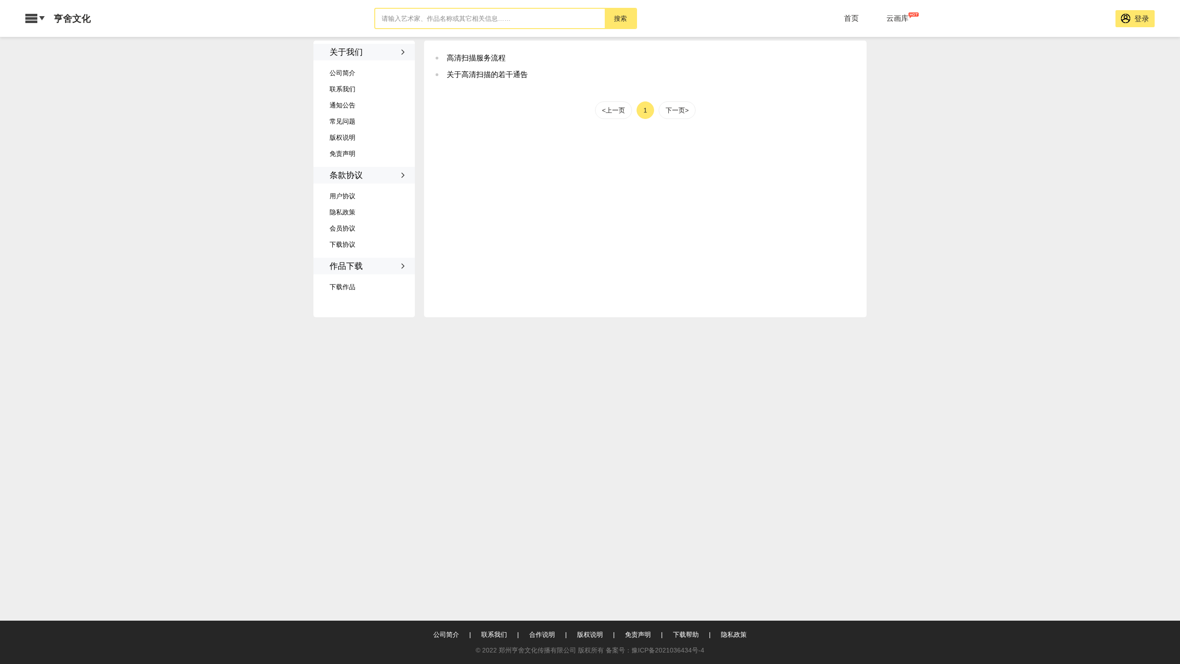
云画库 (897, 18)
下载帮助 (686, 634)
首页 (851, 18)
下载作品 (342, 286)
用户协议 (342, 196)
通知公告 (342, 105)
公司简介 (342, 73)
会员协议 (342, 228)
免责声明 (342, 153)
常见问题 (342, 121)
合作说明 (542, 634)
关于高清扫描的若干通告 (487, 74)
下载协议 (342, 244)
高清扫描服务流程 (476, 58)
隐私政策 (342, 212)
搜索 (620, 18)
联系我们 (342, 89)
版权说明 (342, 137)
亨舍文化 (72, 18)
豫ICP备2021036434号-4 (667, 650)
